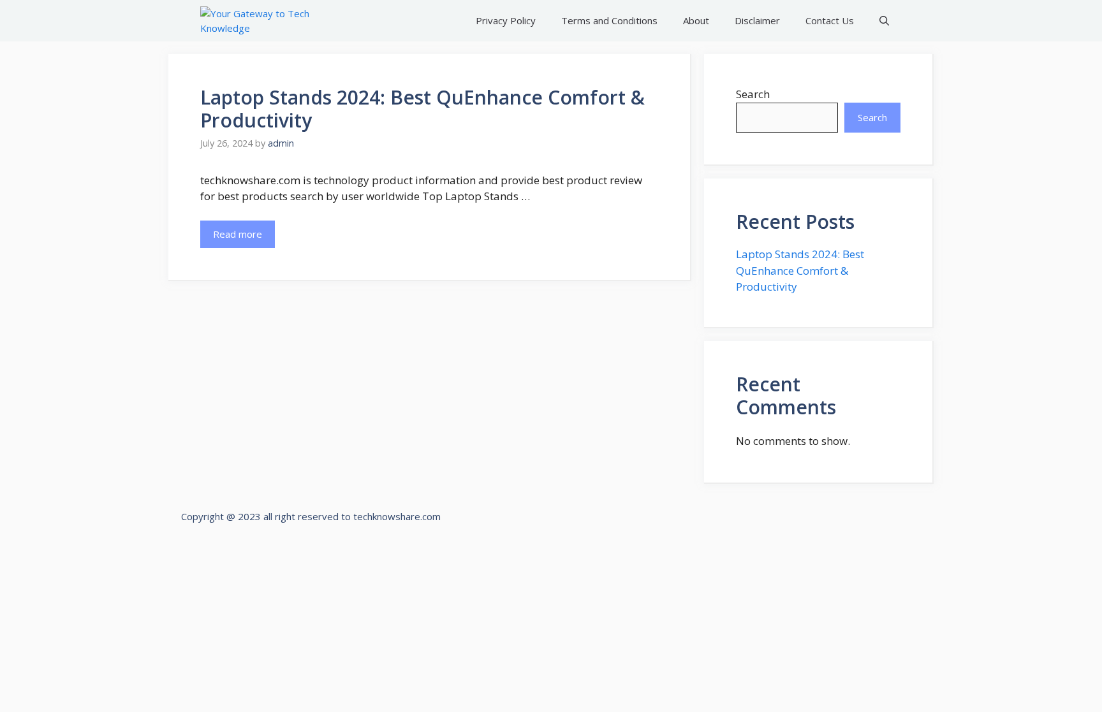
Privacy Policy (506, 20)
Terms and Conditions (609, 20)
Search (753, 94)
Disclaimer (757, 20)
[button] (884, 20)
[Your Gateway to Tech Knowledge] (259, 20)
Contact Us (829, 20)
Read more (237, 234)
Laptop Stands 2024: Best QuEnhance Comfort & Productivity (422, 108)
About (696, 20)
